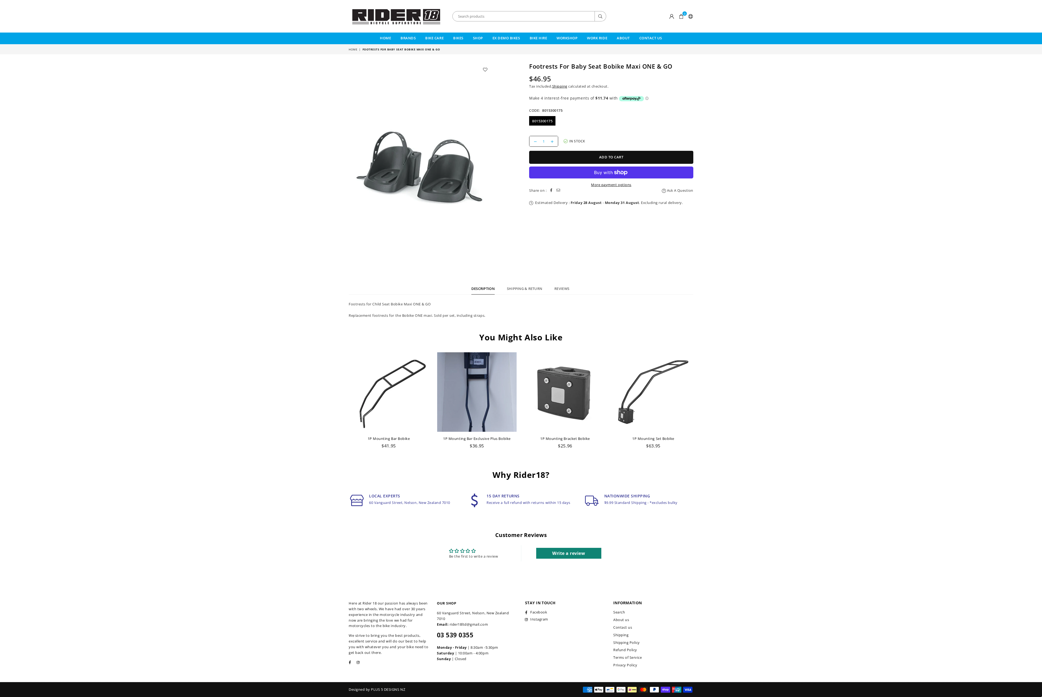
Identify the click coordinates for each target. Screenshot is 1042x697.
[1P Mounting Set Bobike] (653, 392)
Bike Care (434, 38)
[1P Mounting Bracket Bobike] (565, 392)
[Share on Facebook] (551, 190)
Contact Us (650, 38)
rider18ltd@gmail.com (469, 624)
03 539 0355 (455, 635)
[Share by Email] (558, 190)
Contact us (622, 627)
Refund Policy (625, 649)
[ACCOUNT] (672, 16)
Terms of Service (627, 657)
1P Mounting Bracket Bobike (565, 438)
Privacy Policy (625, 665)
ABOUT (623, 38)
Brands (408, 38)
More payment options (611, 184)
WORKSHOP (567, 38)
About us (621, 619)
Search (619, 612)
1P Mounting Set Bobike (653, 438)
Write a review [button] (568, 553)
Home (385, 38)
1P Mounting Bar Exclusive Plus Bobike (476, 438)
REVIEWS (561, 288)
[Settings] (689, 16)
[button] (681, 16)
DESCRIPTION (483, 288)
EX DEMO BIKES (506, 38)
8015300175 (542, 121)
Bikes (458, 38)
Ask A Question (679, 190)
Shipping (559, 86)
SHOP (478, 38)
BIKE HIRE (538, 38)
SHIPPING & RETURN (524, 288)
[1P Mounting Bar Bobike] (388, 392)
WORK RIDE (597, 38)
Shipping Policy (626, 642)
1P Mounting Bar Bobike (389, 438)
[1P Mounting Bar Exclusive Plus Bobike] (477, 392)
